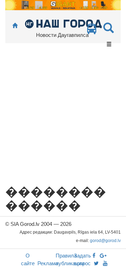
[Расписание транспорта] (91, 31)
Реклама (47, 263)
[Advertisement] (63, 118)
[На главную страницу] (15, 26)
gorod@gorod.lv (105, 240)
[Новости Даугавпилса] (63, 23)
